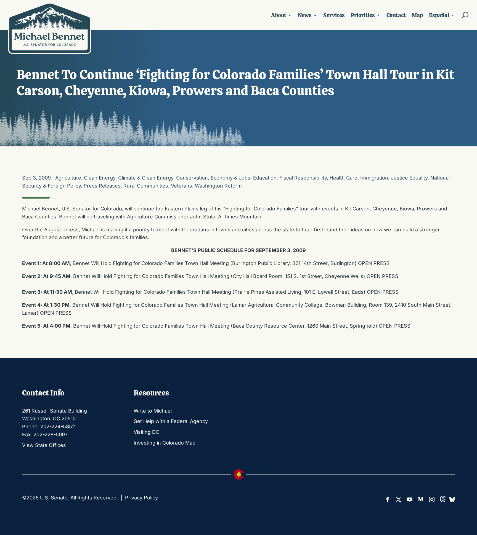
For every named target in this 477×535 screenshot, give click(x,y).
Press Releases (102, 186)
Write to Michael (153, 411)
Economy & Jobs (230, 178)
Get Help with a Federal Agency (171, 421)
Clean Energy (99, 178)
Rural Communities (145, 186)
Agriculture (68, 178)
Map (417, 15)
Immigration (374, 178)
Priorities (363, 15)
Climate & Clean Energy (145, 178)
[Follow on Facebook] (387, 499)
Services (334, 15)
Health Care (343, 178)
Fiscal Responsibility (303, 178)
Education (265, 178)
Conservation (192, 178)
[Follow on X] (398, 499)
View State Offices (44, 445)
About (278, 15)
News (305, 15)
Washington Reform (218, 186)
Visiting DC (146, 432)
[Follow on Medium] (420, 499)
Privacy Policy (141, 498)
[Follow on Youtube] (409, 499)
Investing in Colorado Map (164, 443)
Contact (396, 15)
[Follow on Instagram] (431, 499)
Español (439, 15)
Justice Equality (409, 178)
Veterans (181, 186)
